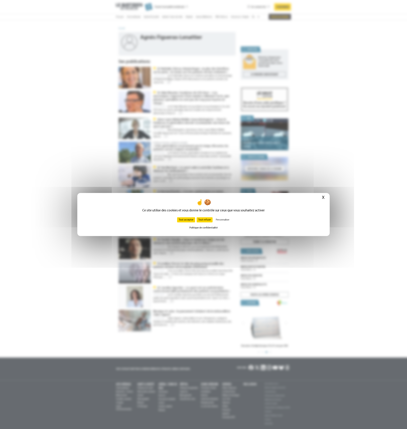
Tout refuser (204, 220)
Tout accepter (186, 220)
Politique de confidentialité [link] (203, 228)
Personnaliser (222, 220)
